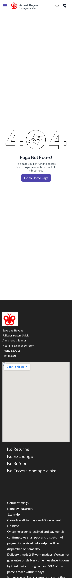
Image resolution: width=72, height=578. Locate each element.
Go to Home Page (36, 178)
